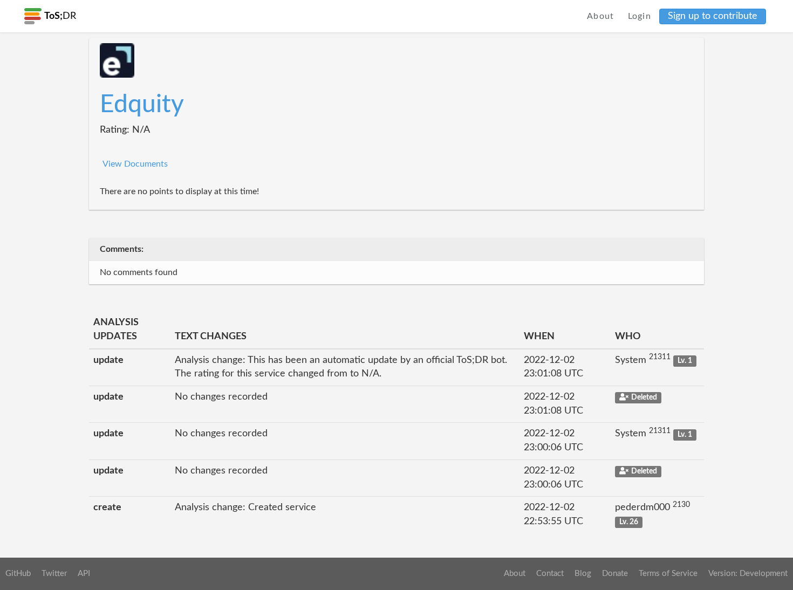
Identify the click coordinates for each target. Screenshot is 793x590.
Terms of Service (668, 574)
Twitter (54, 574)
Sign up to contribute (712, 16)
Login (640, 16)
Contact (550, 574)
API (84, 574)
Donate (615, 574)
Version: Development (748, 574)
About (600, 16)
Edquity (142, 104)
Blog (583, 574)
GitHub (18, 574)
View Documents (135, 164)
